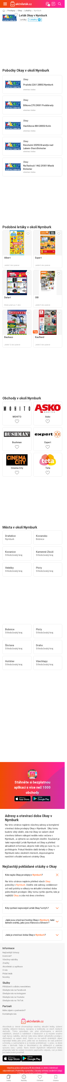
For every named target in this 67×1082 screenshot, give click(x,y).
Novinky (6, 977)
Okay (20, 11)
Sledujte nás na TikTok (12, 1000)
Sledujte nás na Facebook (14, 990)
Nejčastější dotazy (10, 952)
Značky (5, 963)
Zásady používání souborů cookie (32, 1073)
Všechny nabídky (10, 959)
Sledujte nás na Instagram (14, 993)
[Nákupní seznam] (53, 3)
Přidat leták (7, 973)
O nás (5, 970)
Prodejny (11, 11)
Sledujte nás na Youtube (13, 997)
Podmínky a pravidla (24, 1071)
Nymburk (37, 875)
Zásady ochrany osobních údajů (48, 1071)
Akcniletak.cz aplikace (12, 966)
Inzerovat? (7, 956)
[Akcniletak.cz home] (21, 4)
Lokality (27, 11)
